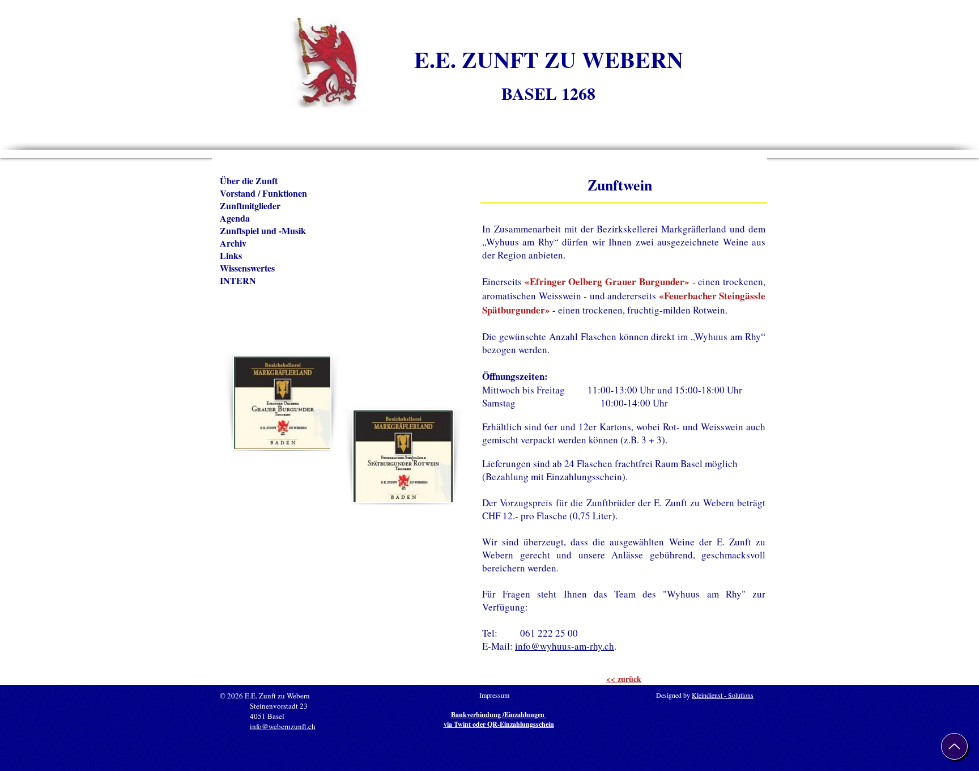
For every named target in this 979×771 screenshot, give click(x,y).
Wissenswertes (247, 268)
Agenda (235, 218)
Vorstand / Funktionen (263, 193)
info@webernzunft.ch (283, 726)
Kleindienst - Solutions (723, 695)
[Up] (954, 746)
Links (231, 255)
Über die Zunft (249, 181)
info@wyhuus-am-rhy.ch (564, 646)
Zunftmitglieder (250, 206)
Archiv (233, 243)
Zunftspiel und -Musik (263, 230)
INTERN (238, 280)
